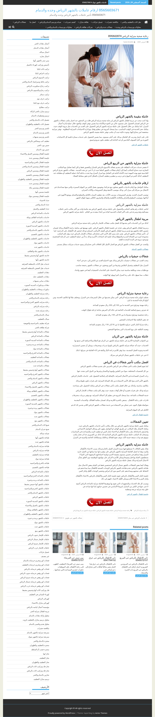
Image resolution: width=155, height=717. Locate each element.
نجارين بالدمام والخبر (41, 675)
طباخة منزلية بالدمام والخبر (38, 446)
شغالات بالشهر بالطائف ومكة (38, 391)
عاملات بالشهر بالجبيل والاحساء (37, 505)
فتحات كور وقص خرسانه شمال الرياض (34, 581)
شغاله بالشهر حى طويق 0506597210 (67, 518)
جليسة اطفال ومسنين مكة (39, 187)
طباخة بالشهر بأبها (42, 437)
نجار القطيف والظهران (40, 662)
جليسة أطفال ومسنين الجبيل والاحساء (34, 154)
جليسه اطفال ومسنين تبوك (39, 196)
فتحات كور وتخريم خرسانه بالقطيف (35, 565)
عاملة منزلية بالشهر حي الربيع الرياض (84, 510)
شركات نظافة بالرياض (84, 27)
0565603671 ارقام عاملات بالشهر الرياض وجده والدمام (77, 10)
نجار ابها (46, 653)
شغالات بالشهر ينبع (42, 420)
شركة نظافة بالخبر (42, 327)
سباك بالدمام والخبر (41, 315)
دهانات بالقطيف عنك (41, 276)
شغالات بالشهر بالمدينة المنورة (37, 404)
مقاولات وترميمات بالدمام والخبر (59, 27)
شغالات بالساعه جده (41, 365)
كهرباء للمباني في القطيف (39, 594)
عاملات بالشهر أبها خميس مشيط (36, 484)
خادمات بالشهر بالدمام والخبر (38, 230)
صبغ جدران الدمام (42, 429)
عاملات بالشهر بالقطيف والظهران (36, 514)
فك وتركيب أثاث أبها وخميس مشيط (35, 590)
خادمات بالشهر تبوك (41, 243)
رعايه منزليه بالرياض (140, 510)
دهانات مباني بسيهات (41, 281)
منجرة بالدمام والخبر (41, 641)
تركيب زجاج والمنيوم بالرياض (38, 90)
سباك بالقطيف (43, 319)
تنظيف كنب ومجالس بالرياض (38, 141)
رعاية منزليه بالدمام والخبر (39, 298)
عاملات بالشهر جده (42, 526)
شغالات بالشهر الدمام (140, 249)
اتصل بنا (33, 22)
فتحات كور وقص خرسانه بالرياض (36, 569)
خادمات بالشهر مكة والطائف (38, 251)
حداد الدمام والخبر (42, 204)
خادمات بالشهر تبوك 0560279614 (94, 2)
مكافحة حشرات (112, 22)
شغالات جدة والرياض (104, 27)
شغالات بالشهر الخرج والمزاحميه (36, 374)
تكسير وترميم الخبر (42, 128)
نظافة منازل (84, 22)
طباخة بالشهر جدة (42, 442)
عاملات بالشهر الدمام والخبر (38, 492)
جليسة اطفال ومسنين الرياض (38, 170)
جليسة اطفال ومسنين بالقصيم (37, 175)
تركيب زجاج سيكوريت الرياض (38, 86)
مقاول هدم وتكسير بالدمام (39, 624)
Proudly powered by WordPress (61, 713)
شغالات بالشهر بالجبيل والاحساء (37, 387)
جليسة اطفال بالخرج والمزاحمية (37, 162)
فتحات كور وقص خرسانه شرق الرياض (34, 577)
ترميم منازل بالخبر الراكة (39, 111)
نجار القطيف (44, 658)
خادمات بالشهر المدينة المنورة (37, 226)
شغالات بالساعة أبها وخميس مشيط (35, 331)
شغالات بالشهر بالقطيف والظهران (36, 399)
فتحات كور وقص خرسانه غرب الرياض (35, 586)
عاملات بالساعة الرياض (40, 471)
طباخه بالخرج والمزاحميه (39, 463)
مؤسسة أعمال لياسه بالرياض (38, 607)
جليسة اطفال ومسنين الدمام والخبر (35, 166)
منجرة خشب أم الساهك (40, 649)
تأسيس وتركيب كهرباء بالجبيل (38, 65)
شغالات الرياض (20, 22)
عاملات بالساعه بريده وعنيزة (38, 480)
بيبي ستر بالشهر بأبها (41, 60)
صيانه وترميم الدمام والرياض (50, 22)
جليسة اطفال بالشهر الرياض (137, 494)
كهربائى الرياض (43, 598)
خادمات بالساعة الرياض (40, 213)
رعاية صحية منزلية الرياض (122, 510)
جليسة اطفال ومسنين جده (39, 183)
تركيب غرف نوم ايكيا (41, 103)
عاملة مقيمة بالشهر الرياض (105, 510)
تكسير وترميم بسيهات (41, 137)
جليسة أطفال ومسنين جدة (39, 158)
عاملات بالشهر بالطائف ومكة (38, 509)
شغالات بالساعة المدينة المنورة (37, 340)
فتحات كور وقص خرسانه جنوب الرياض (34, 573)
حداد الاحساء (44, 200)
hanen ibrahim (128, 42)
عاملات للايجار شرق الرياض (38, 543)
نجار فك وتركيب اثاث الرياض (38, 666)
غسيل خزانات (97, 22)
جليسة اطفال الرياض (140, 414)
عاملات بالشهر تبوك (41, 522)
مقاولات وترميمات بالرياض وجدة (128, 27)
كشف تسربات (70, 22)
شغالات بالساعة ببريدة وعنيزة (37, 344)
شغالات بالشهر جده (41, 416)
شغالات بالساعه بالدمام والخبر (37, 361)
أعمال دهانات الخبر (42, 43)
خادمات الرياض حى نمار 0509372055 (131, 518)
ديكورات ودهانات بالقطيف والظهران (35, 289)
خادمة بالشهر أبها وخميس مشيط (36, 255)
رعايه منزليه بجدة (42, 310)
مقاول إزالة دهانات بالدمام (39, 615)
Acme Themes (101, 713)
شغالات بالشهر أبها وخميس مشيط (36, 370)
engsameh (130, 555)
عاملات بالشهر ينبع (42, 531)
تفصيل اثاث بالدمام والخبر (39, 120)
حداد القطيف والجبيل (41, 209)
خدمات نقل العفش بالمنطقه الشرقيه (35, 268)
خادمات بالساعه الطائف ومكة (38, 217)
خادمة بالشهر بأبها (42, 259)
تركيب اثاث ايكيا (43, 69)
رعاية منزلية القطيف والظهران (37, 293)
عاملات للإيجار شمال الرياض (38, 539)
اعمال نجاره (44, 56)
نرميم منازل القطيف (41, 679)
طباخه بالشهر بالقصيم (40, 467)
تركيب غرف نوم (43, 98)
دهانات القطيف (43, 272)
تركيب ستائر (44, 94)
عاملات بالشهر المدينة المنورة (37, 501)
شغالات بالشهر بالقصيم (40, 395)
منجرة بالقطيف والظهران (39, 645)
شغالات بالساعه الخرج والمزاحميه (36, 353)
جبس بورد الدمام (42, 149)
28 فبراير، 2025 (77, 555)
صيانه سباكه (44, 433)
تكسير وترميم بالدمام (41, 132)
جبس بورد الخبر (43, 145)
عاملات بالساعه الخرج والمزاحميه (36, 476)
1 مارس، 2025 (141, 555)
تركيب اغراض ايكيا (42, 73)
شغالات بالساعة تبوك (41, 348)
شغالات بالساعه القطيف (39, 357)
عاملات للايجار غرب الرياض (38, 548)
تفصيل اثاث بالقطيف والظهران (37, 124)
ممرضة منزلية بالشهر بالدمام (38, 632)
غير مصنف (45, 556)
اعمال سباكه (44, 52)
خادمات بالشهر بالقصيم (40, 234)
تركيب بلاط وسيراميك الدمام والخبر (35, 82)
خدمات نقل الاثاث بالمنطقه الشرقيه (35, 264)
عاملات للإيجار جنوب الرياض (38, 535)
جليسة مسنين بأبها (42, 192)
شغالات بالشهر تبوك (41, 412)
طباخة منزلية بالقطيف (40, 454)
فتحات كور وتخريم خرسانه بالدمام (36, 560)
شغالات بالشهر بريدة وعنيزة (38, 408)
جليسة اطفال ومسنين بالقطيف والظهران (33, 179)
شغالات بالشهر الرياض (40, 382)
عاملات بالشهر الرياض (140, 144)
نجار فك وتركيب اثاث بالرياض (38, 670)
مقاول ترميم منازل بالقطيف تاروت (36, 620)
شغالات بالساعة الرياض (40, 336)
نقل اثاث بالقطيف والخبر (131, 22)
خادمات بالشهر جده (41, 247)
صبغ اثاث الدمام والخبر (40, 425)
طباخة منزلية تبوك (42, 459)
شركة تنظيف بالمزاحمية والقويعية (36, 323)
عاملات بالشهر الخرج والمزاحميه (36, 488)
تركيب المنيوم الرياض (41, 77)
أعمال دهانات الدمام (41, 48)
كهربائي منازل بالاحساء (40, 603)
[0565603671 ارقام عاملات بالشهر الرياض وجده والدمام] (146, 22)
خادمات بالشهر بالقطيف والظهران (36, 238)
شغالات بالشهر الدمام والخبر (38, 378)
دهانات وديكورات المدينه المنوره (37, 285)
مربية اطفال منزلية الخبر (39, 611)
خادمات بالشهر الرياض (40, 221)
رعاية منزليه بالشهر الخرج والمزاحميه (35, 302)
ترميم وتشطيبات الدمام (40, 115)
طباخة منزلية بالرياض (41, 450)
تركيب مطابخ (44, 107)
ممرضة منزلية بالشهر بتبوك (38, 637)
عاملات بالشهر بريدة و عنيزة (38, 518)
